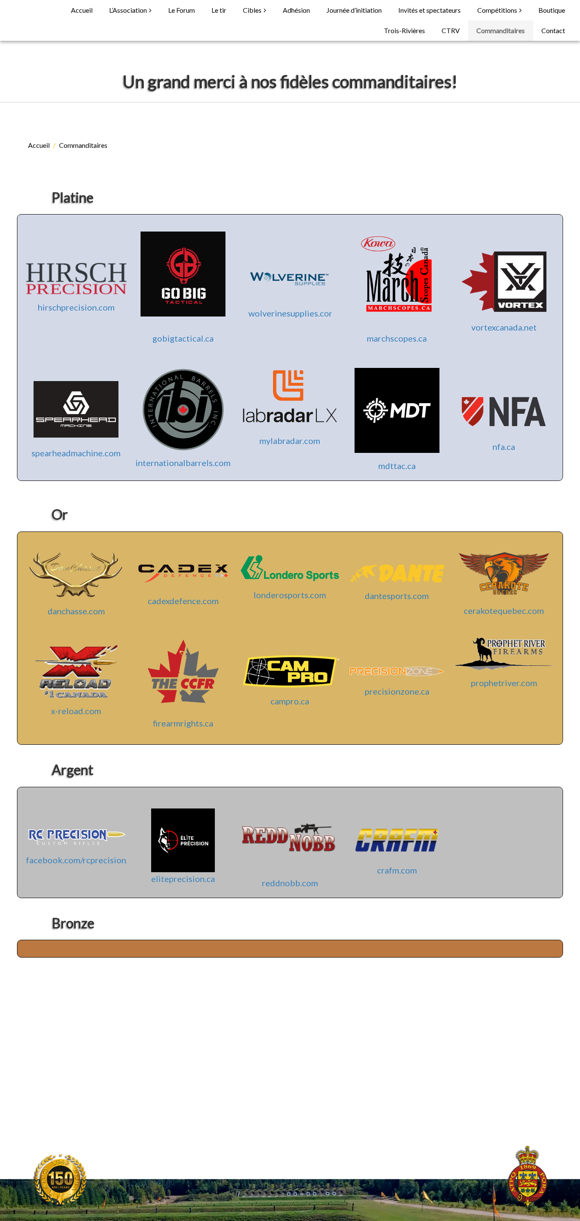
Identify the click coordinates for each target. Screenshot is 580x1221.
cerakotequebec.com (504, 610)
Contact (553, 30)
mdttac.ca (397, 466)
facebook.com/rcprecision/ (77, 860)
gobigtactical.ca (183, 338)
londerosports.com (289, 595)
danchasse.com (76, 611)
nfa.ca (504, 446)
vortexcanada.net (504, 327)
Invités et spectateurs (429, 10)
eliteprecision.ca (183, 878)
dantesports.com (397, 596)
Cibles (252, 10)
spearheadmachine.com (76, 453)
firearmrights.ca (183, 723)
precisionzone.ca (397, 691)
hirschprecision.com (76, 307)
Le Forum (181, 10)
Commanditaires (500, 30)
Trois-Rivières (404, 30)
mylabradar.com (289, 440)
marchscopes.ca (397, 338)
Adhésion (296, 10)
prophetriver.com (504, 683)
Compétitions (497, 10)
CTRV (451, 30)
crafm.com (397, 870)
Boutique (551, 10)
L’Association (128, 10)
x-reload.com (76, 711)
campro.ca (289, 701)
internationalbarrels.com (183, 463)
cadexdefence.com (183, 601)
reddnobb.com (290, 883)
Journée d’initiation (354, 10)
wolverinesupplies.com (292, 313)
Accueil (82, 10)
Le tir (218, 10)
